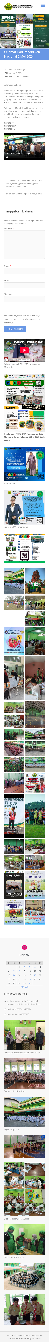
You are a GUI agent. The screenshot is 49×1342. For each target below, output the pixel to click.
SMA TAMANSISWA (22, 1336)
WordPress (36, 1338)
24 (30, 979)
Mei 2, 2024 (17, 73)
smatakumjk (19, 69)
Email (7, 280)
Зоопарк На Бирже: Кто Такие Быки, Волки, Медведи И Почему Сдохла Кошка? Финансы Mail (24, 184)
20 (9, 979)
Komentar (9, 228)
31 (30, 983)
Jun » (27, 987)
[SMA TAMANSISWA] (18, 7)
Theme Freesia (14, 1338)
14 (14, 975)
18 (35, 975)
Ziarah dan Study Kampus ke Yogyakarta (24, 195)
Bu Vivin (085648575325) (18, 1014)
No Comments (23, 76)
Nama (7, 266)
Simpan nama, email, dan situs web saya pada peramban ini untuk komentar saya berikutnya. (22, 319)
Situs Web (8, 294)
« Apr (22, 987)
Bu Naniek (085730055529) (19, 1009)
